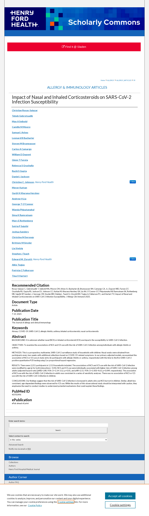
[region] (74, 500)
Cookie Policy (35, 505)
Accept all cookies (120, 496)
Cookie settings (66, 501)
